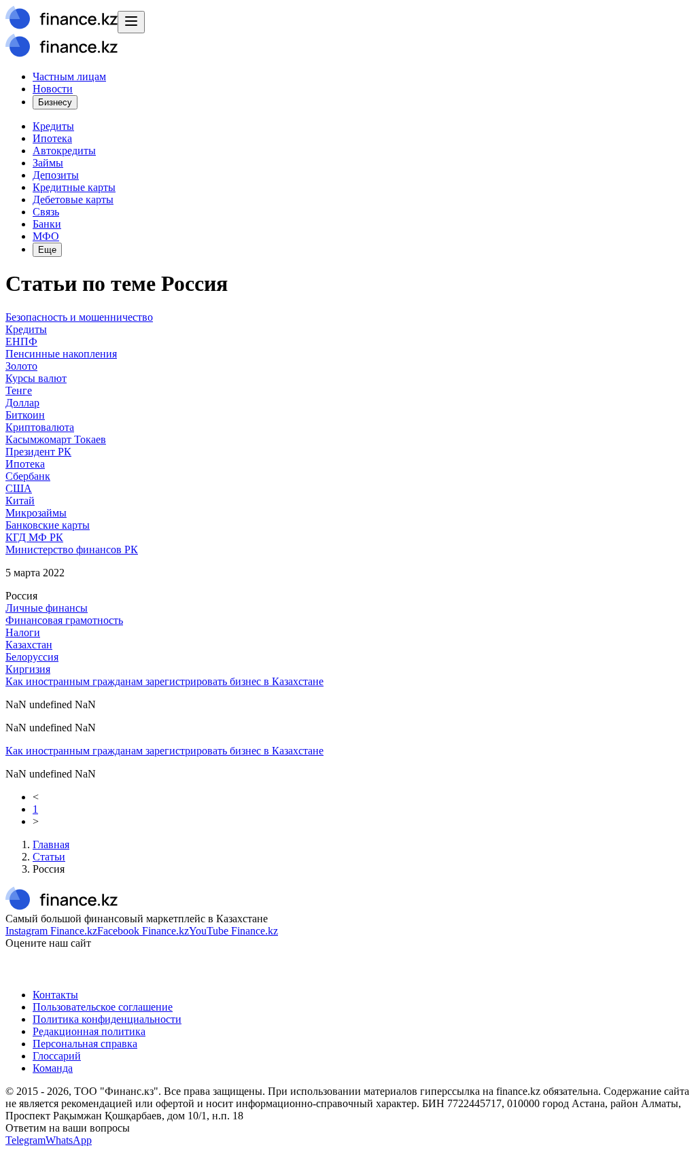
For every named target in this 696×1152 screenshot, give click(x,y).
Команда (53, 1068)
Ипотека (52, 138)
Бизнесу (55, 102)
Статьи (49, 856)
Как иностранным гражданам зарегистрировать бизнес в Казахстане (164, 681)
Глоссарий (57, 1056)
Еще (47, 250)
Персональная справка (85, 1043)
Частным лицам (69, 76)
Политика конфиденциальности (107, 1019)
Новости (53, 88)
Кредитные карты (74, 187)
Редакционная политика (89, 1031)
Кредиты (53, 126)
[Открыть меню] (131, 22)
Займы (48, 163)
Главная (51, 844)
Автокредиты (64, 150)
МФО (46, 236)
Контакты (55, 994)
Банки (47, 224)
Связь (46, 211)
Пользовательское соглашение (103, 1007)
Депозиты (56, 175)
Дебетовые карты (73, 199)
